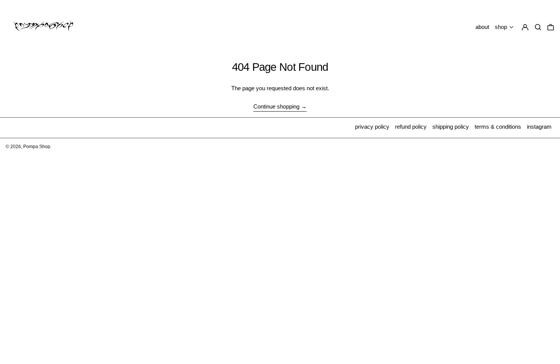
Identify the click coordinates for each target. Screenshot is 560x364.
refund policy (411, 126)
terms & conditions (498, 126)
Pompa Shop (36, 146)
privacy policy (372, 126)
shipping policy (450, 126)
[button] (550, 27)
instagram (539, 126)
